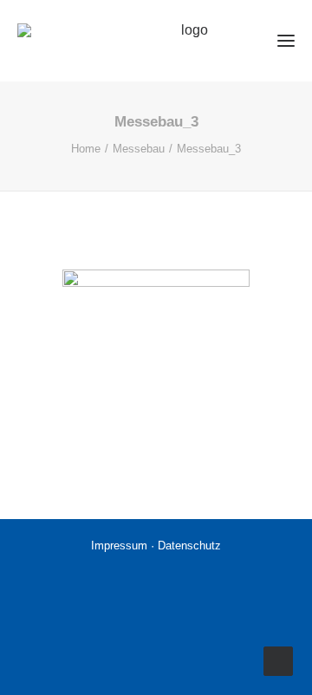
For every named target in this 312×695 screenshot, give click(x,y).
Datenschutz (189, 545)
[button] (279, 40)
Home (86, 148)
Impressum (121, 545)
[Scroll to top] (278, 660)
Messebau (139, 148)
